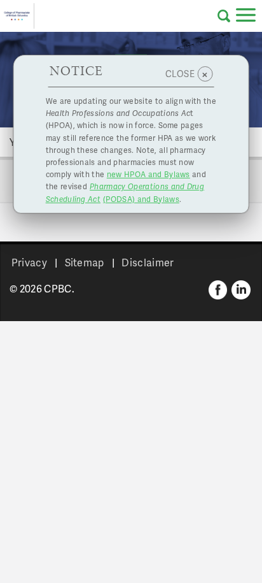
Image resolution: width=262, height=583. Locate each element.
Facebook (218, 289)
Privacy (29, 262)
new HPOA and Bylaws (148, 174)
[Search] (223, 16)
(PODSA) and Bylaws (125, 192)
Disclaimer (147, 262)
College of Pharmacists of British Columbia (17, 16)
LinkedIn (241, 289)
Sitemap (84, 262)
